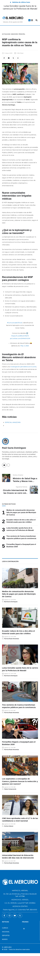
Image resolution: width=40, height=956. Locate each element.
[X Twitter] (13, 58)
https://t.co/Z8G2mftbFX (20, 336)
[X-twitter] (20, 915)
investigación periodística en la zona (23, 367)
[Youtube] (15, 915)
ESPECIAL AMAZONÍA (13, 422)
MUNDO (5, 939)
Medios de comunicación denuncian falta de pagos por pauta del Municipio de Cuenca (21, 512)
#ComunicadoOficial (14, 323)
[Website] (8, 465)
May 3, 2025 (25, 346)
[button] (29, 20)
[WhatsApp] (18, 58)
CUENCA (5, 928)
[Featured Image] (20, 578)
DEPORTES (6, 935)
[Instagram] (9, 915)
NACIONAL (6, 932)
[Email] (9, 58)
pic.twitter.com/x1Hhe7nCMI (20, 338)
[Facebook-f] (4, 915)
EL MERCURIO (7, 947)
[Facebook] (4, 58)
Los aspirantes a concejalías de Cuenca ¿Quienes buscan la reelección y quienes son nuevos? (20, 781)
